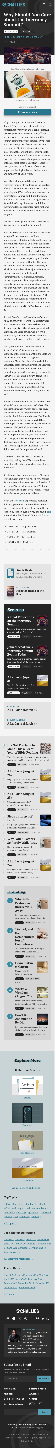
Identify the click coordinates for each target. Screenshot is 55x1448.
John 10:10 (20, 1243)
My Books (8, 1393)
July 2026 (22, 1275)
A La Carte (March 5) (22, 710)
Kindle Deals (31, 573)
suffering (25, 1216)
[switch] (32, 1404)
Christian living (13, 1208)
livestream (19, 500)
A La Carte (27, 1180)
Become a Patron (37, 1388)
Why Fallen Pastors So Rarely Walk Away (22, 840)
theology (36, 1216)
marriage (22, 1212)
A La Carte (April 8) (19, 679)
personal (46, 1212)
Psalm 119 (31, 1239)
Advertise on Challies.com (27, 100)
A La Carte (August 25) (20, 795)
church (27, 1208)
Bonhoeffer (31, 1204)
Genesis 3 (20, 1239)
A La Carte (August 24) (20, 863)
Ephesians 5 (24, 1247)
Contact (33, 1398)
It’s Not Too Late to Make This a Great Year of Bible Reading (22, 748)
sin (16, 1216)
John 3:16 (8, 1243)
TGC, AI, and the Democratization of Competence (24, 936)
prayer (8, 1216)
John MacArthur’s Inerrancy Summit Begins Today (20, 650)
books (43, 1204)
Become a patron (29, 112)
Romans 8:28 (44, 1243)
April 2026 (9, 1279)
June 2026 (33, 1275)
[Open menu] (50, 4)
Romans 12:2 (10, 1247)
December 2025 (26, 1283)
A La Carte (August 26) (20, 773)
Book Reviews (27, 1152)
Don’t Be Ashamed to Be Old (23, 1018)
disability (10, 1212)
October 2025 (10, 1287)
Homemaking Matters (24, 964)
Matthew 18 (43, 1239)
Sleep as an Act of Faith (19, 818)
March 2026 (21, 1279)
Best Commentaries (13, 1403)
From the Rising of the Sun (30, 592)
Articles (25, 31)
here (49, 511)
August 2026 (10, 1275)
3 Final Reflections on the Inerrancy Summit (20, 620)
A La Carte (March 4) (22, 723)
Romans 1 (32, 1243)
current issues (21, 37)
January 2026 (10, 1283)
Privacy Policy (27, 1441)
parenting (34, 1212)
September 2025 (27, 1287)
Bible (8, 37)
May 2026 (43, 1275)
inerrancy (37, 37)
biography (18, 1204)
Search (44, 1412)
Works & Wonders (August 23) (23, 992)
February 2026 (35, 1279)
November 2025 (43, 1283)
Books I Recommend (14, 1398)
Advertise (34, 1393)
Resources (27, 1125)
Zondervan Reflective (34, 69)
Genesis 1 (9, 1239)
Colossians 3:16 (12, 1252)
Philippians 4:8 (38, 1247)
